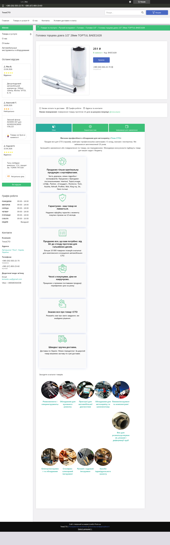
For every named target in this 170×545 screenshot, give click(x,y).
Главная (5, 21)
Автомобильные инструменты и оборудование (15, 49)
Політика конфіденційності (99, 527)
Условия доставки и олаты (65, 21)
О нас (35, 21)
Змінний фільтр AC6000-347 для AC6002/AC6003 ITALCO (14, 123)
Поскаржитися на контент (78, 527)
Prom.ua (98, 524)
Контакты (46, 21)
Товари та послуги (49, 28)
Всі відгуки (16, 184)
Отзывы (5, 43)
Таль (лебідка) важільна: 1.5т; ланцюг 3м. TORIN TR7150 (17, 165)
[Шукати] (142, 12)
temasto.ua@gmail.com (12, 279)
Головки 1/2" (91, 28)
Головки (80, 28)
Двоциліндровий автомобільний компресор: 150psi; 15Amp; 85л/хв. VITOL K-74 (16, 88)
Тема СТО (115, 138)
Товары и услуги (20, 21)
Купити (101, 60)
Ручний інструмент (67, 28)
